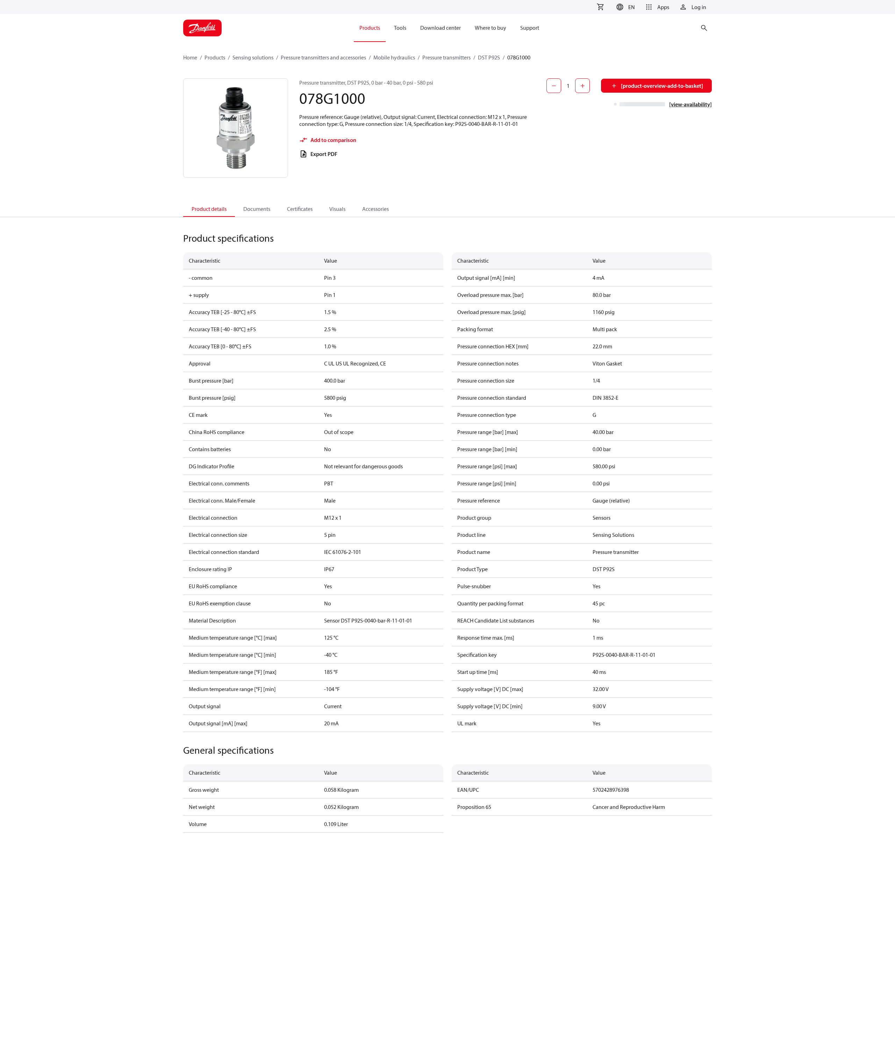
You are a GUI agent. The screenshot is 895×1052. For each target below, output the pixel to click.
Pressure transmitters (446, 57)
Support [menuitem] (529, 27)
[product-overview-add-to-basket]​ (662, 85)
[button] (624, 7)
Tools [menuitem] (400, 27)
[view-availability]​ (690, 104)
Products (215, 57)
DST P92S (489, 57)
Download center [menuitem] (440, 27)
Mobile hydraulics (394, 57)
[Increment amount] (582, 85)
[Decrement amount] (553, 85)
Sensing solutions (252, 57)
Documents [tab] (256, 208)
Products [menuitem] (369, 27)
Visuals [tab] (337, 208)
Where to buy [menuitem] (490, 27)
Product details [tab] (209, 208)
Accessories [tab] (375, 208)
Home (190, 57)
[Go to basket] (600, 7)
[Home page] (202, 28)
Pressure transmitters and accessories (323, 57)
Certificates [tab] (300, 208)
